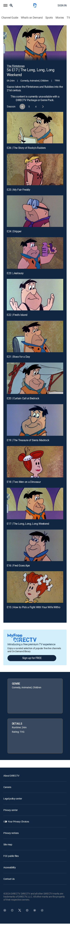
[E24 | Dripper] (35, 211)
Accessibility (9, 867)
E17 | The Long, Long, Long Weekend (28, 523)
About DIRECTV (11, 775)
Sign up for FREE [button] (32, 658)
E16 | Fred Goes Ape (18, 565)
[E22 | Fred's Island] (35, 294)
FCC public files (11, 855)
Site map (7, 844)
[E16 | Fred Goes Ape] (35, 545)
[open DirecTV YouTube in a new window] (34, 910)
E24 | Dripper (14, 231)
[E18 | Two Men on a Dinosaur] (35, 462)
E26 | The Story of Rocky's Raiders (26, 148)
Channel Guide (9, 17)
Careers (7, 787)
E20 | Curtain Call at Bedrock (23, 398)
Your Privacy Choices (18, 821)
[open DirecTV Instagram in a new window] (27, 910)
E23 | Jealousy (15, 273)
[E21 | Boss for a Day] (35, 336)
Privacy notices (11, 833)
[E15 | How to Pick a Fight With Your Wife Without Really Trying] (35, 587)
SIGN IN (62, 5)
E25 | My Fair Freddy (18, 189)
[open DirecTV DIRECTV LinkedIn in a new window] (4, 910)
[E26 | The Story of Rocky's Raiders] (35, 127)
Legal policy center (12, 798)
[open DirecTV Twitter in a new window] (19, 910)
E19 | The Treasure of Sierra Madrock (28, 440)
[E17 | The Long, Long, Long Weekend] (35, 503)
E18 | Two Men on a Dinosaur (24, 482)
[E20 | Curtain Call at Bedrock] (35, 378)
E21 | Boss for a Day (18, 356)
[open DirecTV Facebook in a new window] (12, 910)
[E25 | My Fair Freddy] (35, 169)
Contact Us (9, 878)
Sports (49, 17)
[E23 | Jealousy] (35, 253)
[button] (5, 5)
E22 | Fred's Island (17, 315)
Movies (60, 17)
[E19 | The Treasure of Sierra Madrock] (35, 420)
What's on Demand (32, 17)
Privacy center (10, 810)
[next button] (43, 106)
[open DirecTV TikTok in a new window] (42, 910)
